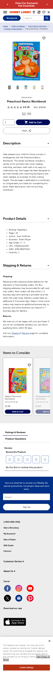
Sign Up (26, 507)
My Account (9, 533)
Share (24, 131)
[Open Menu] (5, 12)
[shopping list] (43, 12)
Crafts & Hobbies (18, 26)
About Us (8, 571)
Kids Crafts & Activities (37, 26)
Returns (25, 333)
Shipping (15, 333)
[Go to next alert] (47, 4)
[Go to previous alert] (7, 4)
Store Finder (10, 539)
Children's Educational (13, 29)
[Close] (49, 641)
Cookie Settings (27, 667)
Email (8, 497)
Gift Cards (9, 545)
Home (5, 26)
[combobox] (33, 18)
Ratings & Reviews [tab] (15, 432)
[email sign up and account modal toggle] (38, 12)
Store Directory (11, 528)
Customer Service (13, 561)
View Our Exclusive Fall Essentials (26, 4)
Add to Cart (35, 122)
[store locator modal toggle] (33, 12)
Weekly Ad (11, 18)
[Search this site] (47, 18)
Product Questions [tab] (15, 438)
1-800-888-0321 (12, 522)
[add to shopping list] (44, 38)
